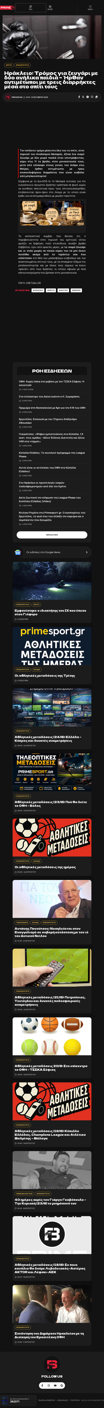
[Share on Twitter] (83, 97)
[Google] (61, 1385)
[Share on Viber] (92, 97)
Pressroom (17, 97)
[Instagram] (49, 1385)
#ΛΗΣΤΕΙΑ (63, 290)
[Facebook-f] (42, 1385)
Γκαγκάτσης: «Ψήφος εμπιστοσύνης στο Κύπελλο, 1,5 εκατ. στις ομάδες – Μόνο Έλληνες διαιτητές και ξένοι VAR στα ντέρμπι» (52, 437)
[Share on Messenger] (87, 97)
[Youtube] (55, 1385)
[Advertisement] (52, 125)
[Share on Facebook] (79, 97)
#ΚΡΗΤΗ (51, 290)
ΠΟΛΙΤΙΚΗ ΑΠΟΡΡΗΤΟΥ (46, 1400)
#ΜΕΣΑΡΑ (76, 290)
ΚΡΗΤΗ (9, 65)
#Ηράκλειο (38, 290)
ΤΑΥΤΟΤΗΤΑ (75, 1400)
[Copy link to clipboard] (96, 97)
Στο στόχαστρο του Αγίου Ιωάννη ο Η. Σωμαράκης (49, 396)
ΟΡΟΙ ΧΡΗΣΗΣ (63, 1400)
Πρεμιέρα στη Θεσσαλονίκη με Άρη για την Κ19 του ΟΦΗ (52, 407)
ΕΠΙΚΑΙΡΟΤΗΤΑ (22, 65)
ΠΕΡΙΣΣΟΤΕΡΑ (52, 535)
